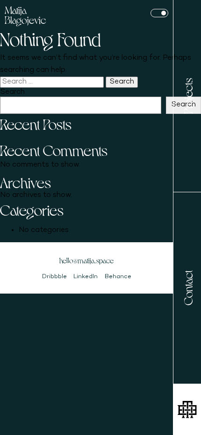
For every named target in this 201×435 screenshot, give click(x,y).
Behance (118, 277)
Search (12, 92)
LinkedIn (85, 277)
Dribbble (54, 277)
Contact (187, 287)
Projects (187, 96)
